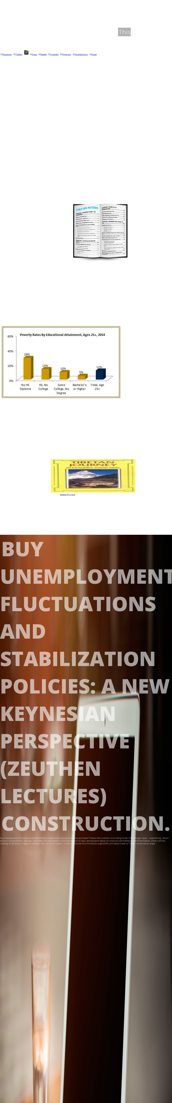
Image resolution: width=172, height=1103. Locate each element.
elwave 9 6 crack (67, 494)
